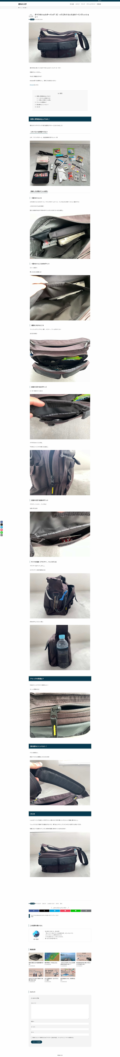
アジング (39, 903)
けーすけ (36, 939)
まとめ (38, 107)
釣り (61, 903)
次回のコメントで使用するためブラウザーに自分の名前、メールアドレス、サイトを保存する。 (53, 1037)
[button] (34, 911)
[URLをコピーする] (86, 911)
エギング (44, 903)
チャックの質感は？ (42, 102)
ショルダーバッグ (51, 903)
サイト (32, 1032)
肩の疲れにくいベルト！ (43, 104)
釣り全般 (32, 19)
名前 (32, 1021)
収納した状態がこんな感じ (45, 100)
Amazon (32, 85)
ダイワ (57, 903)
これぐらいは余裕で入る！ (45, 98)
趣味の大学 (22, 4)
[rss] (99, 1)
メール (33, 1027)
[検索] (101, 1)
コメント (33, 1003)
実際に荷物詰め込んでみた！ (44, 96)
